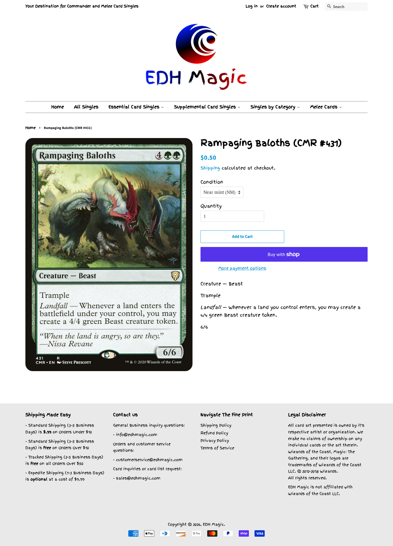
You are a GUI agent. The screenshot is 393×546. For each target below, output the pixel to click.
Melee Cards (324, 107)
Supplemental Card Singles (205, 107)
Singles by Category (274, 107)
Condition (212, 182)
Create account (281, 6)
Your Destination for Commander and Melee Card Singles (81, 6)
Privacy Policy (215, 440)
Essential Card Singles (135, 107)
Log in (252, 6)
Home (57, 107)
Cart (314, 6)
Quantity (211, 206)
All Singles (86, 107)
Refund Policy (214, 433)
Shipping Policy (216, 425)
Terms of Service (217, 448)
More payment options (242, 268)
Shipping (210, 168)
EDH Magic (213, 524)
